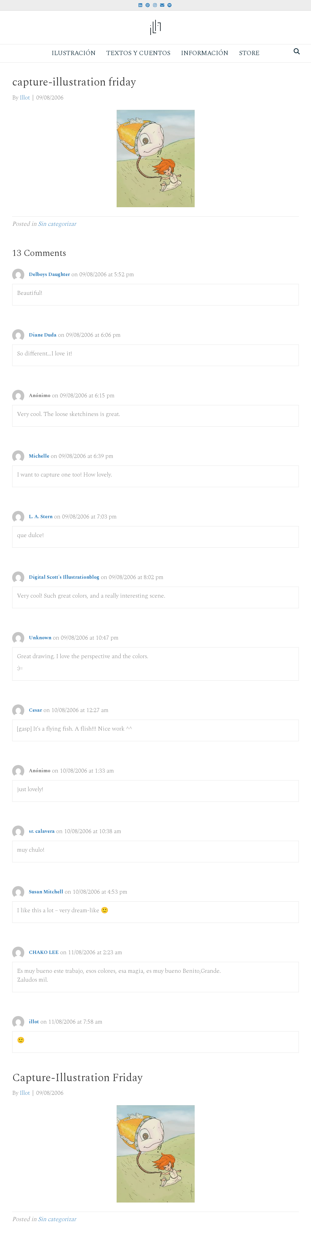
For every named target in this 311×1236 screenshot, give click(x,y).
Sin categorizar (57, 224)
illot (34, 1021)
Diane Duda (42, 335)
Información (204, 53)
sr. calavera (42, 831)
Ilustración (74, 53)
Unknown (40, 637)
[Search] (295, 51)
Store (249, 53)
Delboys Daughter (49, 274)
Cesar (35, 710)
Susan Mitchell (46, 892)
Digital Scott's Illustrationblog (64, 577)
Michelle (39, 456)
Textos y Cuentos (138, 53)
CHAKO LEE (44, 952)
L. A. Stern (41, 516)
